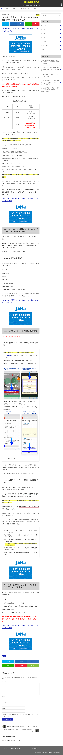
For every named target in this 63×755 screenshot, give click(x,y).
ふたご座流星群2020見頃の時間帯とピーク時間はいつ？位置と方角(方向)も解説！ (50, 89)
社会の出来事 (32, 5)
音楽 (4, 656)
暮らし (27, 5)
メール (4, 702)
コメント (4, 681)
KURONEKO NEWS (31, 2)
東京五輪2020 (44, 41)
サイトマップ (27, 748)
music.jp (7, 124)
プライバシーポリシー (16, 748)
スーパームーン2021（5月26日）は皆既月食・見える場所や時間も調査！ (50, 69)
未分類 (43, 37)
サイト (3, 708)
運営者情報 (34, 748)
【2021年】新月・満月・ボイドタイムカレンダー (50, 75)
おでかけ (23, 5)
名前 (3, 696)
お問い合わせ (38, 5)
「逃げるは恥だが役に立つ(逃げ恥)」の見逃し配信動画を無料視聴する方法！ (50, 61)
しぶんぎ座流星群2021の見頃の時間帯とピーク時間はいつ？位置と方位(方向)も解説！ (50, 82)
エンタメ (43, 29)
